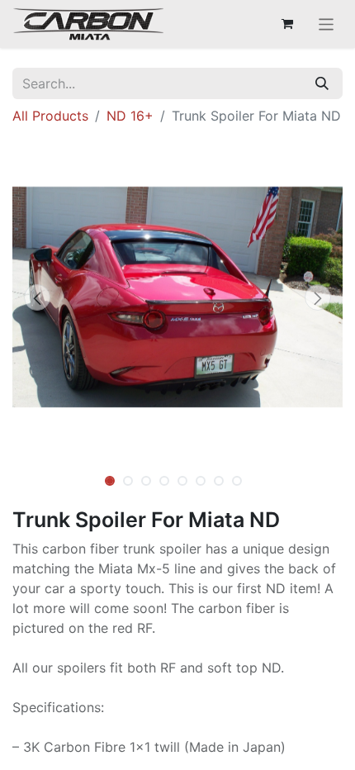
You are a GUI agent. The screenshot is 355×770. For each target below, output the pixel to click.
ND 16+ (130, 115)
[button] (37, 297)
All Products (50, 115)
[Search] (322, 83)
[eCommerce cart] (287, 24)
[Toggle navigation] (326, 24)
